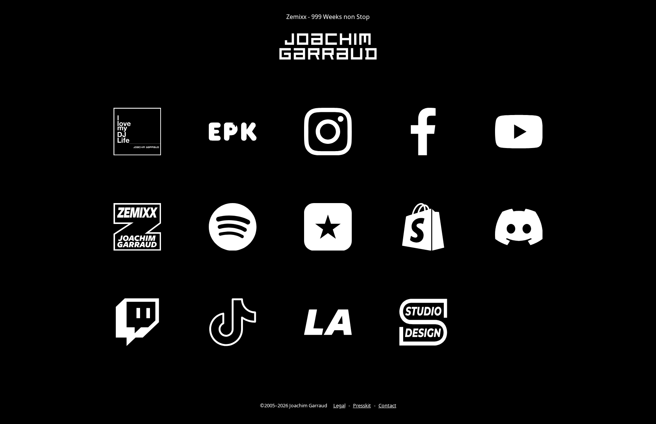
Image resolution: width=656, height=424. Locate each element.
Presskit (362, 405)
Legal (339, 405)
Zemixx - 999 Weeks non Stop (328, 17)
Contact (387, 405)
